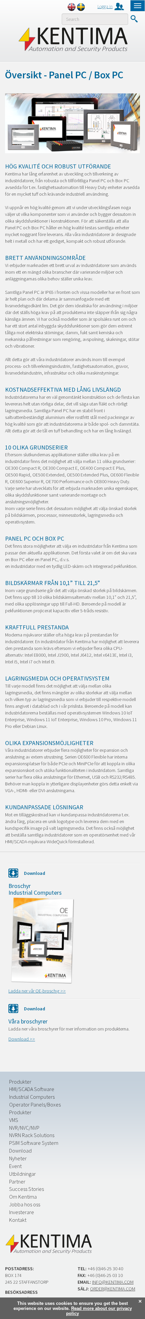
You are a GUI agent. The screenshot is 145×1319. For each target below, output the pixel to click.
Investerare (21, 1212)
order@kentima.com (112, 1289)
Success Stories (26, 1189)
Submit (134, 18)
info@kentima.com (113, 1282)
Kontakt (17, 1219)
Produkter (20, 1081)
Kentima (72, 39)
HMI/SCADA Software (31, 1089)
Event (15, 1166)
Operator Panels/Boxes (35, 1104)
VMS (13, 1120)
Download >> (21, 1039)
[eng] (71, 7)
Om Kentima (23, 1196)
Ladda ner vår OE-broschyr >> (37, 991)
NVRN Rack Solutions (31, 1135)
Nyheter (18, 1158)
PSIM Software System (33, 1142)
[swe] (81, 7)
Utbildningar (22, 1173)
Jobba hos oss (24, 1204)
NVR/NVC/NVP (24, 1127)
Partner (17, 1181)
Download (20, 1150)
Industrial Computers (32, 1096)
